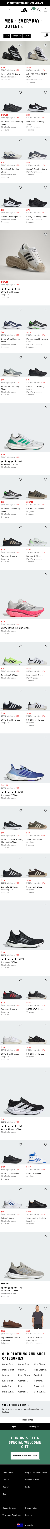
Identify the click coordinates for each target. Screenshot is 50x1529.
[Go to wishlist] (11, 10)
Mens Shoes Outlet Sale (24, 1375)
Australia (29, 1525)
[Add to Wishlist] (20, 45)
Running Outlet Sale (39, 1381)
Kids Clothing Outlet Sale (40, 1370)
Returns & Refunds (33, 1480)
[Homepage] (24, 11)
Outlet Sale (7, 1364)
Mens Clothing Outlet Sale (23, 1386)
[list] (20, 36)
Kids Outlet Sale (7, 1381)
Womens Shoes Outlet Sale (24, 1381)
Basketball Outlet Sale (39, 1386)
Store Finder (7, 1473)
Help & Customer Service (36, 1473)
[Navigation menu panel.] (4, 10)
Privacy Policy (31, 1508)
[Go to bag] (45, 10)
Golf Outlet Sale (39, 1392)
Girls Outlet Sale (7, 1386)
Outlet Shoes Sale (24, 1364)
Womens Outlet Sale (7, 1375)
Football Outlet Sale (39, 1375)
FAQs (27, 1487)
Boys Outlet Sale (7, 1392)
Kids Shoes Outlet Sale (39, 1364)
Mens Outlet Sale (8, 1370)
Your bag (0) (34, 1427)
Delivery (5, 1487)
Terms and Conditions (11, 1515)
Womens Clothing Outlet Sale (23, 1392)
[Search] (39, 10)
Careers (5, 1480)
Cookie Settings (9, 1508)
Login (13, 1427)
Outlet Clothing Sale (24, 1370)
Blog (4, 1494)
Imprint (28, 1515)
